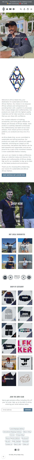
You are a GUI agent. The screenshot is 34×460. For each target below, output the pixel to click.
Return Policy (27, 431)
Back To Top (17, 444)
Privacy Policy (20, 435)
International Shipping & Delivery (12, 431)
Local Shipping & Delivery (17, 428)
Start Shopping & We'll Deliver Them (14, 175)
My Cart (8, 441)
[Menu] (31, 9)
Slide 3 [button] (17, 55)
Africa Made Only (19, 454)
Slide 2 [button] (16, 55)
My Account (25, 438)
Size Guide (25, 441)
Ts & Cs (12, 435)
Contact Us (9, 444)
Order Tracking (16, 441)
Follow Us (25, 444)
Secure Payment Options (12, 438)
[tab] (16, 55)
